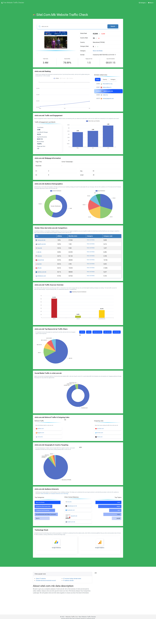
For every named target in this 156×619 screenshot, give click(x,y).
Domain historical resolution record (46, 580)
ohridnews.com (41, 276)
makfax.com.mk (41, 272)
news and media (97, 51)
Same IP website (41, 578)
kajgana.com (40, 432)
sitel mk (82, 332)
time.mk (39, 248)
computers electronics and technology (59, 493)
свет (119, 510)
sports (37, 518)
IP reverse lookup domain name (72, 578)
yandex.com (40, 428)
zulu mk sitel (116, 332)
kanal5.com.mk (41, 244)
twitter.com (100, 432)
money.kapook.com (108, 98)
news (118, 502)
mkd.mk (39, 256)
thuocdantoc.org (107, 83)
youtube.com (100, 428)
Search (113, 26)
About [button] (151, 2)
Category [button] (143, 2)
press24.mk (40, 260)
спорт (118, 514)
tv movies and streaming (42, 510)
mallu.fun (105, 95)
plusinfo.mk (74, 516)
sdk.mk (39, 252)
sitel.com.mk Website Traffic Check (62, 15)
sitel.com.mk (108, 91)
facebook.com (71, 510)
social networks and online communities (46, 514)
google (118, 518)
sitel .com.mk (107, 332)
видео (118, 506)
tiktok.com (99, 436)
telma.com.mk (41, 240)
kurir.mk (39, 264)
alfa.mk (39, 268)
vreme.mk (40, 436)
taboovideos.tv (107, 87)
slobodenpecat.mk (72, 506)
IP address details (68, 580)
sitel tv (88, 332)
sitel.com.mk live (97, 332)
